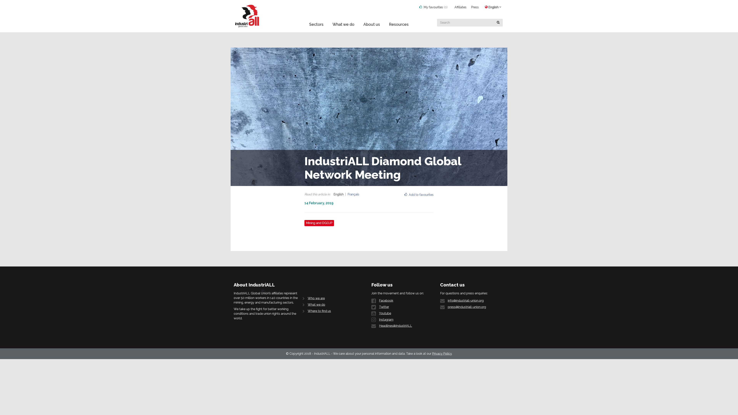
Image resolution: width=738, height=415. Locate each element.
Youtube (385, 313)
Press (475, 7)
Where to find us (319, 311)
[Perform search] (498, 22)
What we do (316, 304)
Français (353, 194)
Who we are (316, 298)
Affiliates (460, 7)
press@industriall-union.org (467, 307)
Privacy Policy (442, 353)
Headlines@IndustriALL (395, 326)
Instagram (386, 319)
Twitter (384, 307)
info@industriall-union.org (466, 300)
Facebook (386, 300)
